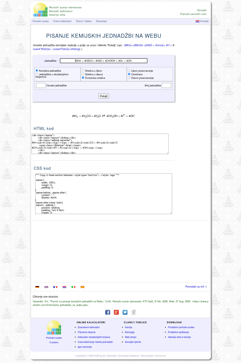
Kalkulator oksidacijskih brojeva (94, 336)
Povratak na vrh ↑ (196, 286)
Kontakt (202, 10)
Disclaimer (160, 355)
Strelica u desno (94, 74)
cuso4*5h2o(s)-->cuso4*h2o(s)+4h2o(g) (56, 49)
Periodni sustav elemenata (65, 7)
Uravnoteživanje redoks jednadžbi (95, 341)
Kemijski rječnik (133, 341)
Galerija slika (57, 14)
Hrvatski (204, 21)
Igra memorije (85, 346)
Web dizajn (131, 336)
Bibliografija (147, 355)
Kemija (128, 327)
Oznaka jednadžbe (56, 85)
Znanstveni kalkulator (89, 327)
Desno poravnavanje (142, 78)
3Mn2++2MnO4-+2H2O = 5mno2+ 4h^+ (148, 45)
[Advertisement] (193, 101)
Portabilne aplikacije (178, 332)
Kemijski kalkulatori (61, 11)
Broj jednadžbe (153, 85)
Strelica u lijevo (93, 70)
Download (101, 21)
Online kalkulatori (62, 21)
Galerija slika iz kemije (179, 336)
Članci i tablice (84, 21)
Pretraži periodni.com (193, 14)
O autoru (54, 342)
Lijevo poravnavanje (142, 70)
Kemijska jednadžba (50, 70)
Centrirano (137, 74)
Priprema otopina (86, 332)
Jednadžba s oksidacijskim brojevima (52, 75)
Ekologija (130, 332)
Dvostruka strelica (95, 78)
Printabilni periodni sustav (181, 327)
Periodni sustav (54, 337)
